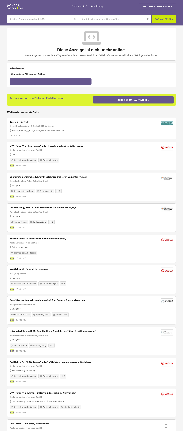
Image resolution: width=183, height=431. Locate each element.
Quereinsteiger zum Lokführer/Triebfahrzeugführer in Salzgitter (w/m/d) (48, 176)
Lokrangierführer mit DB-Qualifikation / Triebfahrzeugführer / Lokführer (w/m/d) (53, 331)
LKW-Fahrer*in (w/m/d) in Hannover (29, 423)
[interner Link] (15, 6)
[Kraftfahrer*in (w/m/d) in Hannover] (91, 279)
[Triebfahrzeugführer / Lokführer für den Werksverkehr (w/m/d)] (91, 218)
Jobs (50, 81)
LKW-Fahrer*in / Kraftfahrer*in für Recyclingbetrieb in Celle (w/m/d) (47, 145)
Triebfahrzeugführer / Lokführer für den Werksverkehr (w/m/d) (43, 207)
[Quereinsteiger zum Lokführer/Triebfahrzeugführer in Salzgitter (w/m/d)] (91, 187)
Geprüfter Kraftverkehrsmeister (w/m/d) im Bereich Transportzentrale (47, 300)
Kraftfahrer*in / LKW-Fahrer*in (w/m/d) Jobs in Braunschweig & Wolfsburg (50, 361)
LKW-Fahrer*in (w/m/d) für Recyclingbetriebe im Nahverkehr (43, 392)
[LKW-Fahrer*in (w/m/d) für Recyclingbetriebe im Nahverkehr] (91, 403)
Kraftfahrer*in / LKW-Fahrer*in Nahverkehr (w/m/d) (38, 238)
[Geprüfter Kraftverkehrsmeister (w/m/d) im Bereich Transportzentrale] (91, 310)
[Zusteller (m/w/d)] (91, 128)
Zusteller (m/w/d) (19, 121)
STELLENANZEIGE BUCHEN (157, 6)
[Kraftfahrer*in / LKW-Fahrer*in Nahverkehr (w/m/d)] (91, 248)
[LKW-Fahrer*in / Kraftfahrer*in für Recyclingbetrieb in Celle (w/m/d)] (91, 156)
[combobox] (40, 19)
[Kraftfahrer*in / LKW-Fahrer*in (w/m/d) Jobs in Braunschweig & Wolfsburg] (91, 372)
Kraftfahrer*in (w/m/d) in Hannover (29, 269)
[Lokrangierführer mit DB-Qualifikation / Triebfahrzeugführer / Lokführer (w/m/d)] (91, 341)
